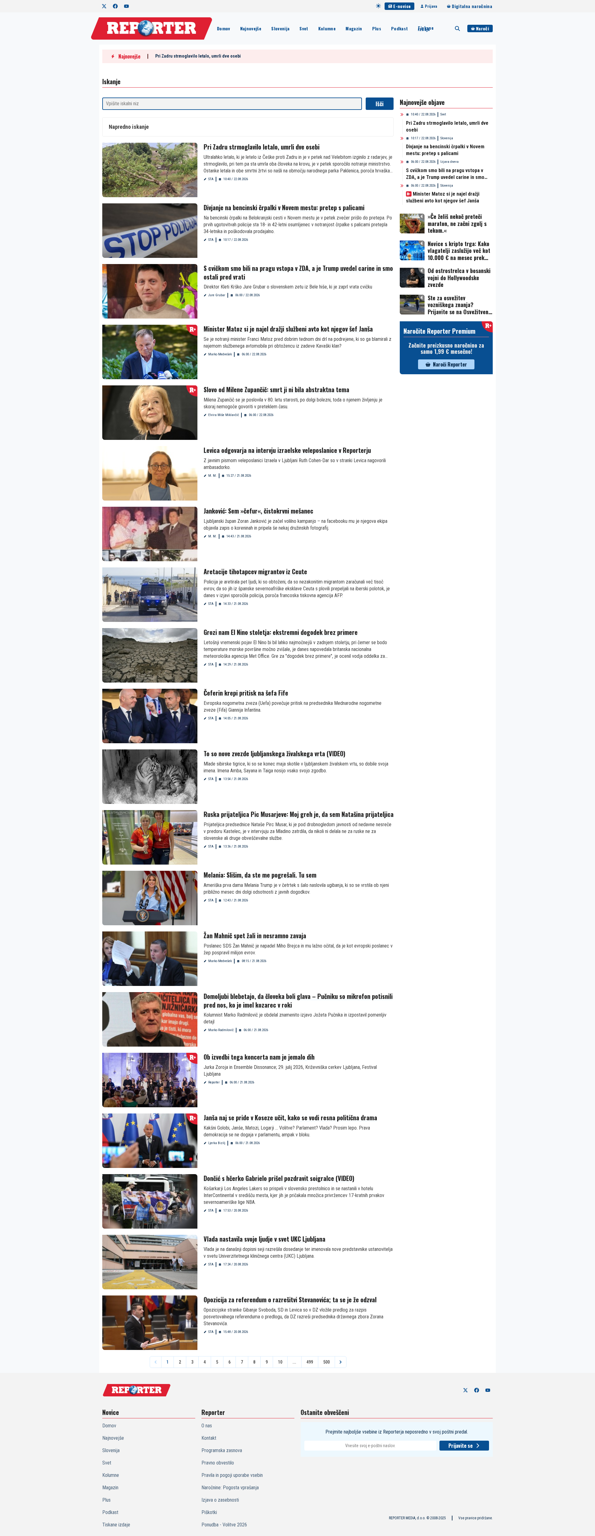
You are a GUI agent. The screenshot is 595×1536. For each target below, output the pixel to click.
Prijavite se (460, 1445)
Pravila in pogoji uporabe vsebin (232, 1475)
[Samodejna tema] (378, 6)
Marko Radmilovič (221, 1030)
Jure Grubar (216, 295)
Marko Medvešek (220, 354)
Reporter (214, 1082)
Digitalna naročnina (472, 6)
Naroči (482, 28)
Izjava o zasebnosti (220, 1500)
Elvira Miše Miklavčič (223, 415)
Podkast (399, 28)
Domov (223, 28)
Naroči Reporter (450, 364)
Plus (376, 28)
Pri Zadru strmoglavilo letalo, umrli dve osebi (198, 56)
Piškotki (209, 1512)
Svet (303, 28)
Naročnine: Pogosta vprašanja (230, 1487)
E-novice (402, 6)
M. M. (212, 476)
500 (326, 1362)
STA (211, 179)
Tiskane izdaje (425, 28)
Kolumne (327, 28)
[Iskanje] (457, 28)
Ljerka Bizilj (216, 1143)
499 (309, 1362)
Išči (380, 104)
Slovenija (280, 28)
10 (280, 1362)
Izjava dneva (449, 162)
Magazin (354, 28)
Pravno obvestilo (217, 1463)
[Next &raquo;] (340, 1362)
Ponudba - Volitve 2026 (224, 1525)
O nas (206, 1426)
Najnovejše (251, 28)
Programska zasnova (221, 1450)
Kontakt (208, 1438)
